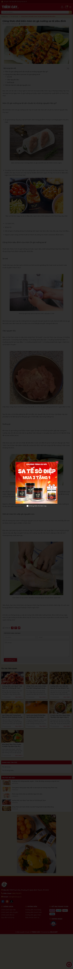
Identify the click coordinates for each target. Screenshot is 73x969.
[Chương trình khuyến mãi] (36, 483)
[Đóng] (57, 462)
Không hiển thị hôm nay (37, 506)
